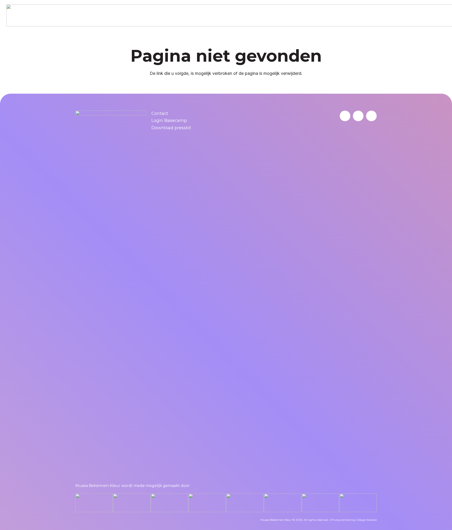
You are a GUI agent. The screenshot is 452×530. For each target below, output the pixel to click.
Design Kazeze (367, 520)
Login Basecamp (169, 120)
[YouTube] (358, 116)
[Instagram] (371, 116)
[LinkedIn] (345, 116)
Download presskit (171, 127)
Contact (159, 113)
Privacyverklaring (343, 520)
